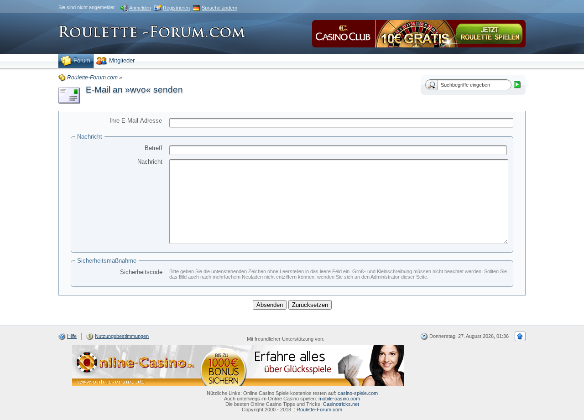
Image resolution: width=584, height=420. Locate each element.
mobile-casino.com (339, 398)
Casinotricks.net (341, 404)
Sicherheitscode (141, 272)
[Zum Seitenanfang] (520, 336)
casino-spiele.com (358, 393)
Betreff (153, 148)
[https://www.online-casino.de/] (238, 365)
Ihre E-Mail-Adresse (136, 120)
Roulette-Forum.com (319, 409)
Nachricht (149, 161)
